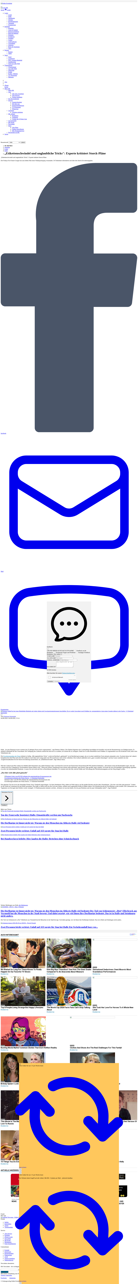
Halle (9, 16)
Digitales (11, 35)
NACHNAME (51, 658)
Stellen (7, 1222)
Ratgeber (7, 26)
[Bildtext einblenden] (1, 715)
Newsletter (11, 124)
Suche (6, 134)
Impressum (8, 1252)
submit (23, 142)
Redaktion (50, 654)
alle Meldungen (23, 905)
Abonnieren (5, 1272)
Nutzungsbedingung (18, 105)
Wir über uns (16, 104)
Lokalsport (11, 58)
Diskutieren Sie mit (7, 792)
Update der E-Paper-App (19, 119)
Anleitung (15, 117)
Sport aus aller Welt (14, 63)
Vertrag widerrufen (6, 1275)
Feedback (4, 805)
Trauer (6, 1225)
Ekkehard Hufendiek (10, 716)
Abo (6, 82)
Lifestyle (10, 45)
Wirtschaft (11, 70)
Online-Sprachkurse (18, 129)
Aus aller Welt (12, 69)
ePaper (7, 85)
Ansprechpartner (17, 102)
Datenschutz (8, 1255)
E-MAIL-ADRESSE (53, 660)
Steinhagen (11, 18)
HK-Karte (11, 122)
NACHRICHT (51, 667)
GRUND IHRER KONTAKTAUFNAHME (60, 650)
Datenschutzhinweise (68, 673)
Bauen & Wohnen (13, 31)
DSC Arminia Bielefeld (15, 60)
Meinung (11, 77)
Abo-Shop (15, 127)
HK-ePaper (11, 114)
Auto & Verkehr (13, 30)
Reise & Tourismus (14, 47)
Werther (10, 20)
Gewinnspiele (12, 121)
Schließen (50, 681)
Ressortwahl (4, 142)
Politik (10, 72)
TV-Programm (16, 107)
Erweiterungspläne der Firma (11, 756)
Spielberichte (12, 62)
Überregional (8, 65)
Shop (9, 126)
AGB (6, 1257)
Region (7, 50)
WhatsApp (15, 109)
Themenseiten (9, 1227)
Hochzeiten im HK (14, 132)
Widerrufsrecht (9, 1260)
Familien (10, 38)
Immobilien (8, 1224)
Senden (57, 681)
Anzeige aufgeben (17, 112)
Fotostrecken (12, 25)
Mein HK (7, 89)
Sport (6, 55)
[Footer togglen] (20, 1064)
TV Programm (12, 75)
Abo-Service (16, 95)
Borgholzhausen (13, 21)
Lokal (6, 13)
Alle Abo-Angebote (18, 94)
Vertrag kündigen (17, 97)
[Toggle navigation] (1, 6)
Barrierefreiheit (9, 1253)
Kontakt (7, 1250)
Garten (10, 40)
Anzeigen (11, 110)
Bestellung (15, 115)
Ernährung (11, 37)
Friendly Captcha (72, 679)
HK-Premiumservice (18, 131)
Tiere (9, 48)
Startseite (7, 147)
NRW (10, 53)
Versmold (11, 23)
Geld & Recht (12, 42)
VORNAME (51, 656)
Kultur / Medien (13, 74)
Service (10, 100)
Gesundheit (11, 43)
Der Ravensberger (13, 99)
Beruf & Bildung (13, 33)
